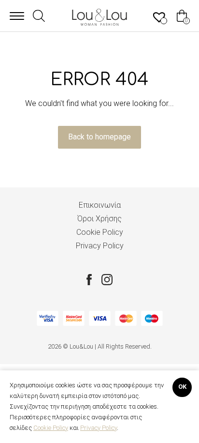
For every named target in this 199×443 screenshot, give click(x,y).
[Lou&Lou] (99, 17)
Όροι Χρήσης (99, 218)
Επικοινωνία (100, 205)
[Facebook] (89, 279)
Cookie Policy (99, 232)
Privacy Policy (100, 245)
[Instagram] (107, 279)
